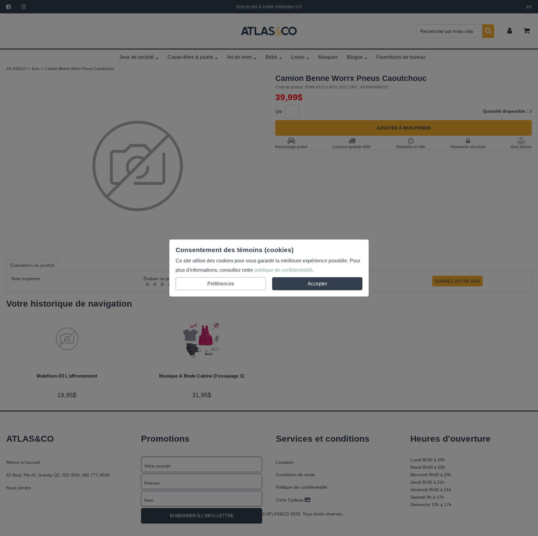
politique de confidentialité (283, 270)
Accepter (317, 283)
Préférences (220, 283)
